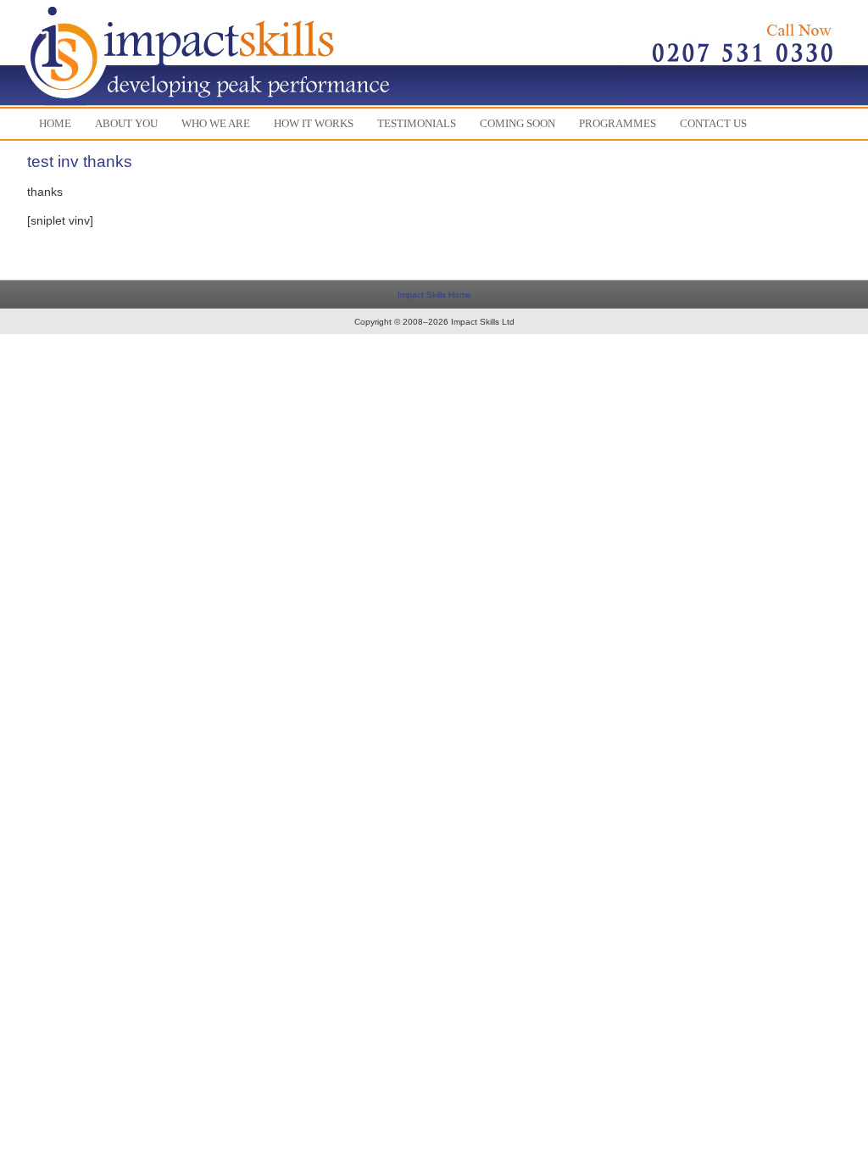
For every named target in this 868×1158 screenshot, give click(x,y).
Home (55, 123)
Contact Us (713, 123)
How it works (313, 123)
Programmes (617, 123)
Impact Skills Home (434, 294)
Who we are (215, 123)
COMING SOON (517, 123)
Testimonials (416, 123)
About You (126, 123)
